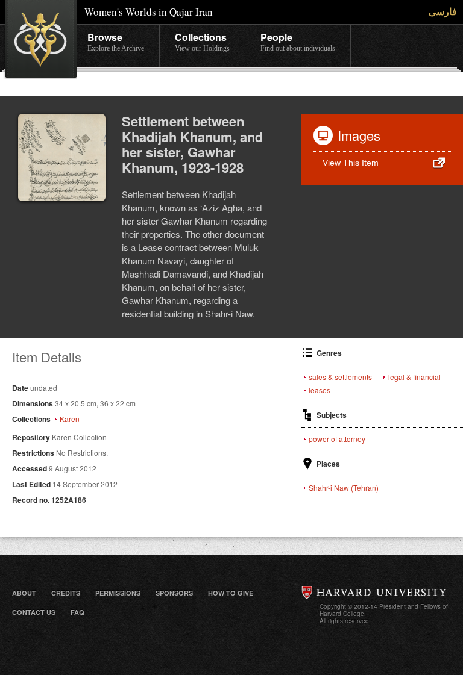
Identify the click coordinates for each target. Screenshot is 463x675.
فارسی (443, 11)
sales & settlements (340, 377)
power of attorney (337, 439)
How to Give (230, 592)
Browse (115, 41)
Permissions (117, 592)
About (24, 592)
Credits (65, 592)
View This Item (351, 162)
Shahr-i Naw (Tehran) (344, 488)
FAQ (77, 612)
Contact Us (33, 612)
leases (319, 390)
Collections (202, 41)
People (297, 41)
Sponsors (174, 592)
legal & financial (414, 377)
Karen (70, 419)
